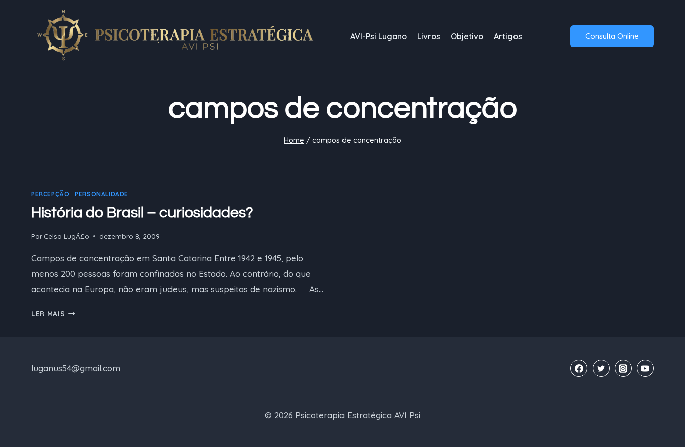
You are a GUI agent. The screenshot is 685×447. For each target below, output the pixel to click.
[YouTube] (645, 368)
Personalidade (101, 194)
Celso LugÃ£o (66, 236)
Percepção (50, 194)
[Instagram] (623, 368)
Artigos (508, 36)
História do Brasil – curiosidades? (142, 212)
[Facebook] (578, 368)
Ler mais (53, 313)
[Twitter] (601, 368)
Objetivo (467, 36)
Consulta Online (612, 36)
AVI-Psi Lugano (378, 36)
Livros (428, 36)
